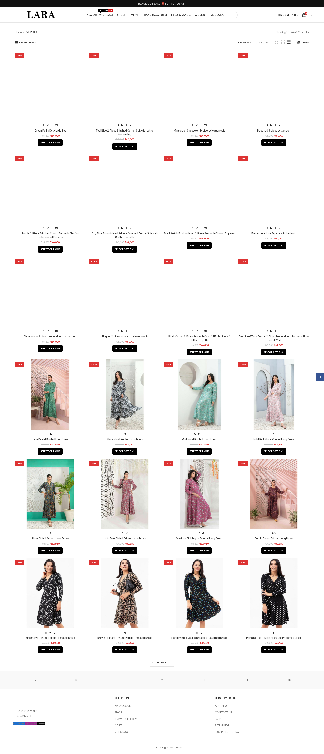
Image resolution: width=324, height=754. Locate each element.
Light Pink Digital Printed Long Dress (125, 538)
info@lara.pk (24, 716)
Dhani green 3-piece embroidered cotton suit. (50, 336)
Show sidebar (27, 42)
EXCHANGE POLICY (227, 731)
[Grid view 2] (277, 42)
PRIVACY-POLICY (126, 718)
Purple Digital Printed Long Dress (274, 538)
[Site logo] (41, 14)
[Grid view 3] (283, 42)
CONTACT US (223, 712)
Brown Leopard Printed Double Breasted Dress (124, 637)
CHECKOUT (122, 731)
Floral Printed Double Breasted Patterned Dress (199, 637)
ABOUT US (221, 705)
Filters (305, 42)
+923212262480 (27, 711)
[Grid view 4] (289, 42)
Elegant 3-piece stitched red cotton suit (125, 336)
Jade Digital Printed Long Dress (50, 439)
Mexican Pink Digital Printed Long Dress (199, 538)
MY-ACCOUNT (124, 705)
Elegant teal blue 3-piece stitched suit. (273, 233)
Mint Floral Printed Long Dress (199, 439)
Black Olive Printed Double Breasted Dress (50, 637)
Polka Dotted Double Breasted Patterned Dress (274, 637)
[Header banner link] (162, 3)
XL (247, 679)
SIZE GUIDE (222, 725)
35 (34, 679)
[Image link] (33, 700)
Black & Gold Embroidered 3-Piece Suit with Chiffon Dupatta (199, 233)
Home (18, 32)
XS (76, 679)
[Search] (233, 15)
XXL (289, 679)
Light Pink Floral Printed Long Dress (273, 439)
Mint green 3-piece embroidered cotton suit (199, 130)
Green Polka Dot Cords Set (50, 130)
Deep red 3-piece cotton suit (273, 130)
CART (118, 725)
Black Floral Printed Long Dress (125, 439)
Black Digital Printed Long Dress (50, 538)
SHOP (118, 712)
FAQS (218, 718)
